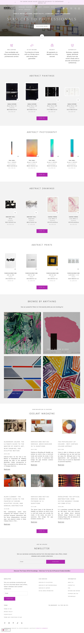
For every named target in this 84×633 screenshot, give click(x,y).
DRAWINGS (46, 7)
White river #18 (72, 106)
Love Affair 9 (52, 218)
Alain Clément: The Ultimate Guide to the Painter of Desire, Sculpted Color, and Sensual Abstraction (14, 501)
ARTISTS (21, 9)
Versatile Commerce (42, 628)
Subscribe (55, 561)
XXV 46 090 (10, 275)
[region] (42, 20)
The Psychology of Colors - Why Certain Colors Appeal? (68, 444)
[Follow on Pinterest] (13, 623)
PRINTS (53, 7)
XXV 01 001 (31, 275)
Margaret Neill (10, 216)
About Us (70, 582)
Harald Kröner (12, 104)
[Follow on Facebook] (5, 623)
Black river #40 (32, 106)
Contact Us (71, 585)
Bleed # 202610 (32, 162)
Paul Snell (12, 160)
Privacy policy (8, 611)
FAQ (69, 588)
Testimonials (71, 596)
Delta (10, 218)
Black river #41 (12, 106)
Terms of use (8, 608)
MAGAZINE (27, 9)
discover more (42, 26)
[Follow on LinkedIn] (22, 623)
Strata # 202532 (52, 162)
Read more (7, 469)
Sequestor (31, 218)
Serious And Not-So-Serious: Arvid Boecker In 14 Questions (41, 444)
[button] (6, 630)
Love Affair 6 (73, 218)
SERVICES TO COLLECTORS (46, 582)
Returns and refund (74, 590)
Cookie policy (8, 614)
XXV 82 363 (52, 275)
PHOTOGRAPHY (38, 7)
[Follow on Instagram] (9, 623)
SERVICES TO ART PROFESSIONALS (48, 585)
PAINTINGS (29, 7)
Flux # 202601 (12, 162)
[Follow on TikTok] (17, 623)
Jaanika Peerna (52, 216)
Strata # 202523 (72, 162)
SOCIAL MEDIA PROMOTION (46, 590)
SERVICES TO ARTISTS (44, 588)
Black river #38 (52, 106)
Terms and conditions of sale (13, 617)
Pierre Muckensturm (10, 273)
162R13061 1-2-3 (73, 275)
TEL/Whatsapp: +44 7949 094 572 (58, 605)
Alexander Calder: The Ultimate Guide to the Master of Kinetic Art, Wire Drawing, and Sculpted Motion (14, 446)
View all (42, 118)
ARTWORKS (22, 7)
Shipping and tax (73, 593)
